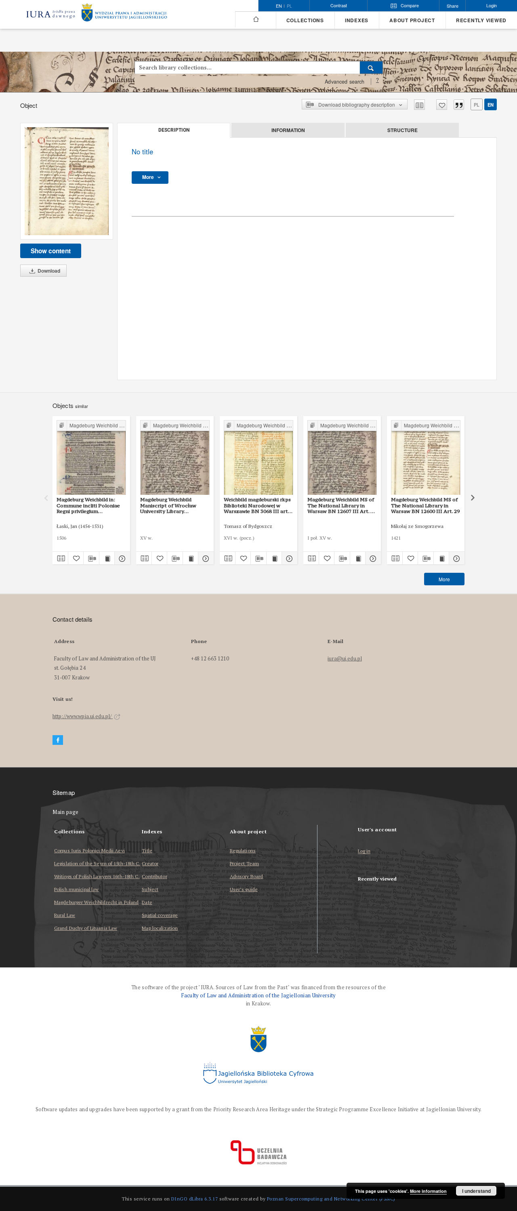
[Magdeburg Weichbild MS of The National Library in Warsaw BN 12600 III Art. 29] (425, 457)
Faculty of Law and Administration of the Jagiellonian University (258, 995)
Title (147, 850)
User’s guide (244, 889)
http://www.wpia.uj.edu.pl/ (83, 716)
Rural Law (64, 915)
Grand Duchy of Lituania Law (85, 928)
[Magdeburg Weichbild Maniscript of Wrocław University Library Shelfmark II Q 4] (175, 457)
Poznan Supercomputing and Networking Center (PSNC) (331, 1199)
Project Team (244, 863)
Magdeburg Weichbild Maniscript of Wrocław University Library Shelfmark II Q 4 (168, 505)
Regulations (243, 850)
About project (412, 20)
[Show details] (121, 558)
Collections (305, 20)
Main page (66, 812)
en (491, 104)
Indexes (356, 20)
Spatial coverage (160, 915)
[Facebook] (58, 740)
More (444, 579)
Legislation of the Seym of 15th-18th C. (97, 863)
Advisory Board (246, 876)
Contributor (154, 876)
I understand (476, 1190)
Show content (51, 250)
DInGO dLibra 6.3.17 (194, 1199)
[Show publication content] (107, 558)
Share (452, 6)
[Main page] (255, 19)
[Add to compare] (419, 104)
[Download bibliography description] (91, 558)
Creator (150, 863)
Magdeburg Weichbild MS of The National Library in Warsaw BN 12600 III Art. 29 (425, 505)
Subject (150, 889)
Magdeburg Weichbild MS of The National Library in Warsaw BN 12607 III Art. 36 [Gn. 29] (341, 505)
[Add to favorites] (441, 104)
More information (428, 1191)
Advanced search (344, 81)
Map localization (160, 928)
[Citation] (459, 104)
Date (147, 902)
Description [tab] (173, 130)
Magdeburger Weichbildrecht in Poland (96, 902)
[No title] (67, 181)
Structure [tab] (402, 130)
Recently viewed (481, 20)
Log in (364, 851)
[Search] (371, 67)
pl (289, 6)
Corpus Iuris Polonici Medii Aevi (89, 850)
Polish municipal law (76, 889)
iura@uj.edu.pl (345, 658)
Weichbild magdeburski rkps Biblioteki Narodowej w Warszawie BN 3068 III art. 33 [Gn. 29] (257, 505)
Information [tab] (288, 130)
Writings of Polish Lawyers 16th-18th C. (97, 876)
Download (48, 270)
